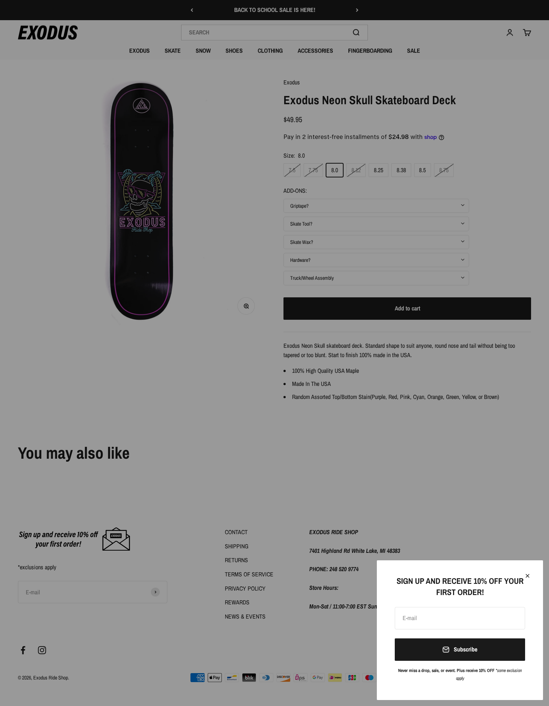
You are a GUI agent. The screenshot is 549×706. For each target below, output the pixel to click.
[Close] (527, 575)
